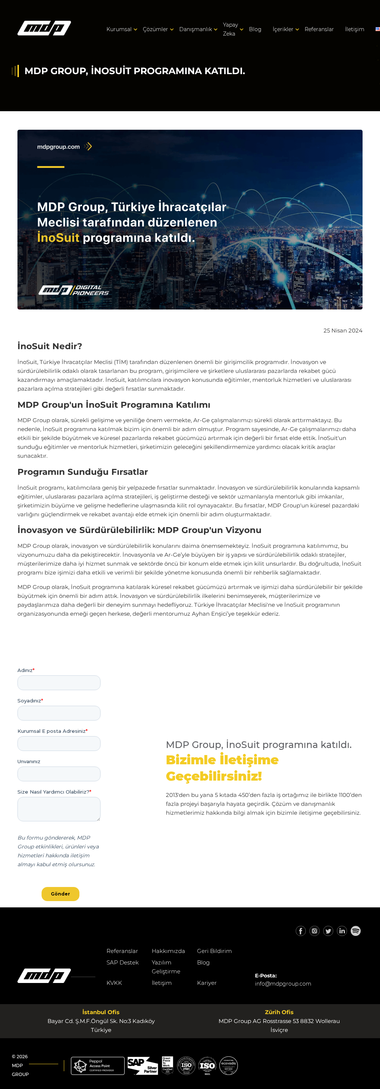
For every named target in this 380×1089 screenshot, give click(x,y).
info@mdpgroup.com (283, 983)
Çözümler (155, 29)
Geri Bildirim (214, 950)
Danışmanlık (195, 29)
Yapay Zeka (230, 29)
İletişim (354, 29)
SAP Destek (123, 962)
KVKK (114, 982)
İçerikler (283, 29)
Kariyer (207, 982)
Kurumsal (119, 29)
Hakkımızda (168, 950)
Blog (255, 29)
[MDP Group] (44, 29)
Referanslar (319, 29)
